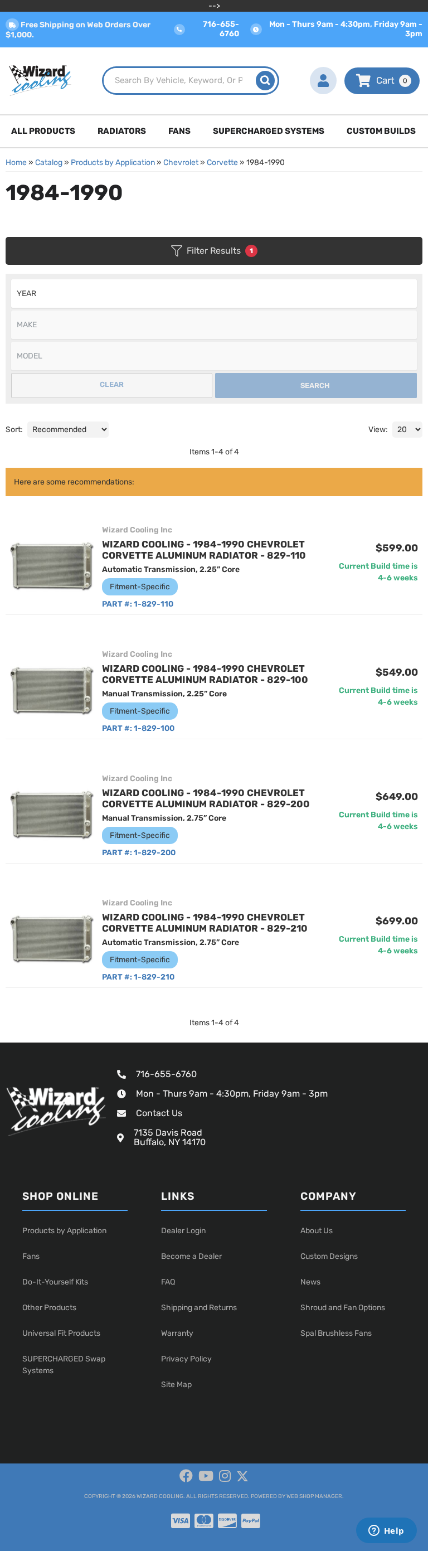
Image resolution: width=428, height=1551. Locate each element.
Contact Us (159, 1113)
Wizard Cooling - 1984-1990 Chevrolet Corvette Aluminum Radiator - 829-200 (206, 798)
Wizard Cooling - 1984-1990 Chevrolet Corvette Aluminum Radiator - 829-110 (204, 550)
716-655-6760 (166, 1074)
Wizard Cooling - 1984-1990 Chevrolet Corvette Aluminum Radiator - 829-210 (205, 923)
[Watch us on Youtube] (205, 1476)
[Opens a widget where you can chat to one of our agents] (386, 1531)
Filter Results (220, 250)
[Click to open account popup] (322, 81)
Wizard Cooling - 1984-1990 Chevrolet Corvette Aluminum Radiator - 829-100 (205, 674)
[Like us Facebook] (186, 1476)
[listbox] (214, 293)
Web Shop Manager (314, 1496)
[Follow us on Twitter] (242, 1476)
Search (315, 385)
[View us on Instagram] (225, 1476)
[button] (190, 80)
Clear (112, 384)
